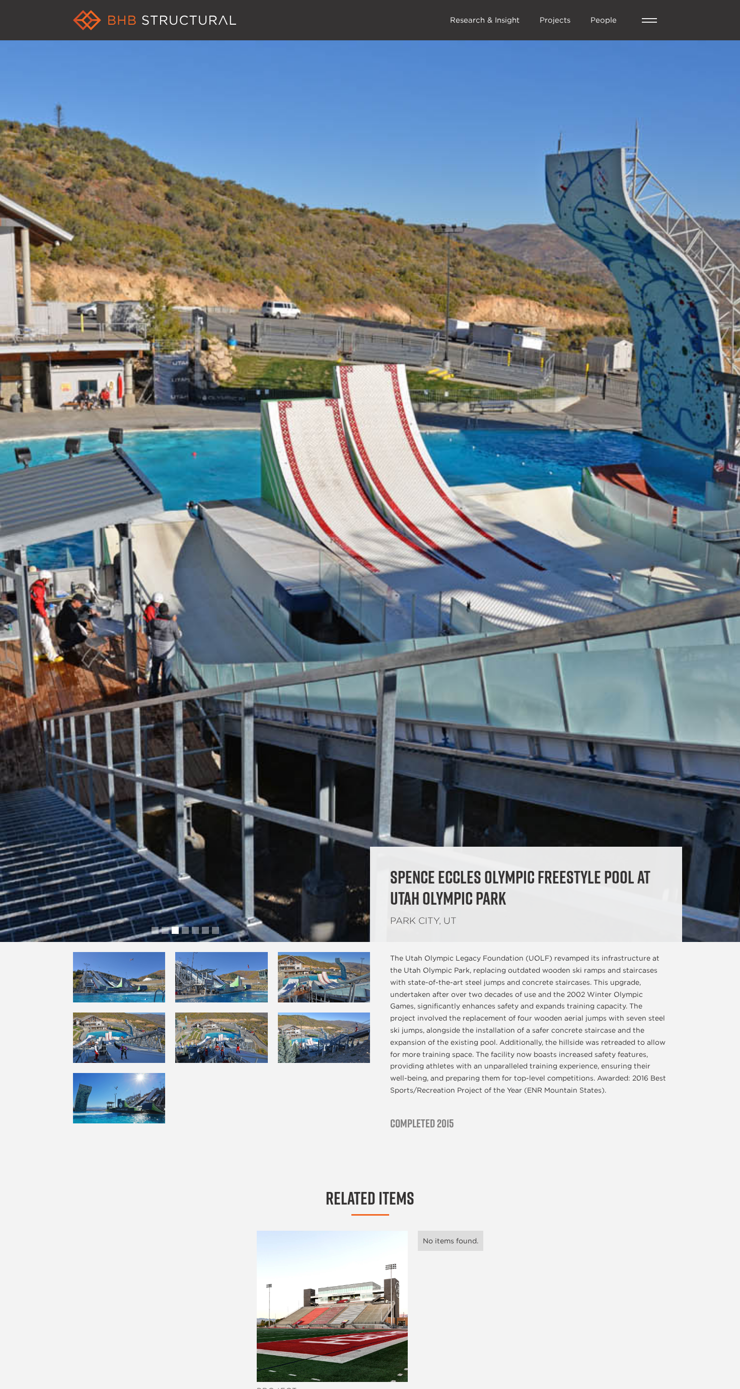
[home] (256, 20)
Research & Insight (485, 20)
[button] (649, 20)
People (603, 20)
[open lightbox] (119, 977)
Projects (555, 20)
